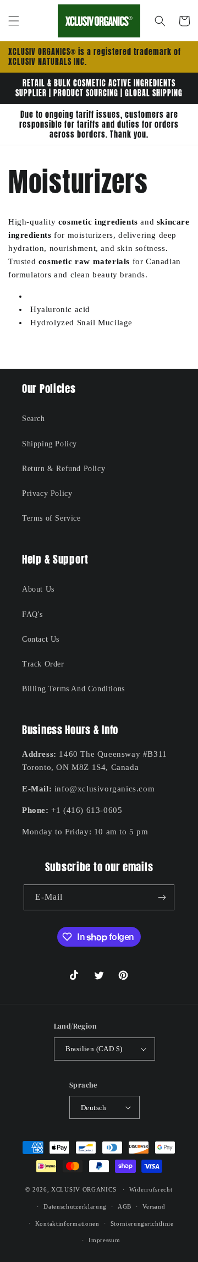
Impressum (104, 1240)
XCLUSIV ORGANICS (83, 1189)
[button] (14, 21)
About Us (38, 589)
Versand (154, 1206)
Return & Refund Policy (63, 469)
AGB (124, 1206)
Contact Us (40, 639)
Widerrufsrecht (151, 1189)
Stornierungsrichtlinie (142, 1223)
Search (33, 418)
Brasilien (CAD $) (94, 1049)
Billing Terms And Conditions (73, 689)
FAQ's (32, 614)
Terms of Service (51, 518)
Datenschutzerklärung (75, 1206)
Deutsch (94, 1107)
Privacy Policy (47, 493)
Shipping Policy (49, 444)
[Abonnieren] (162, 897)
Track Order (43, 664)
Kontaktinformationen (67, 1223)
